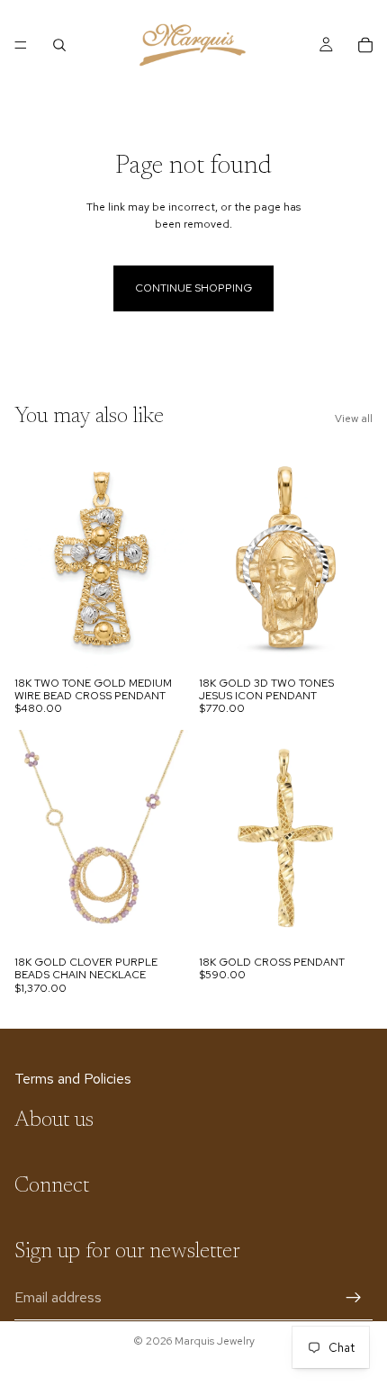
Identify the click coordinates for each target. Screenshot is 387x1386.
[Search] (59, 45)
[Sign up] (354, 1297)
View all (354, 418)
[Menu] (20, 45)
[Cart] (365, 45)
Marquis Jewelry (215, 1341)
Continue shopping (193, 288)
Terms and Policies (72, 1078)
